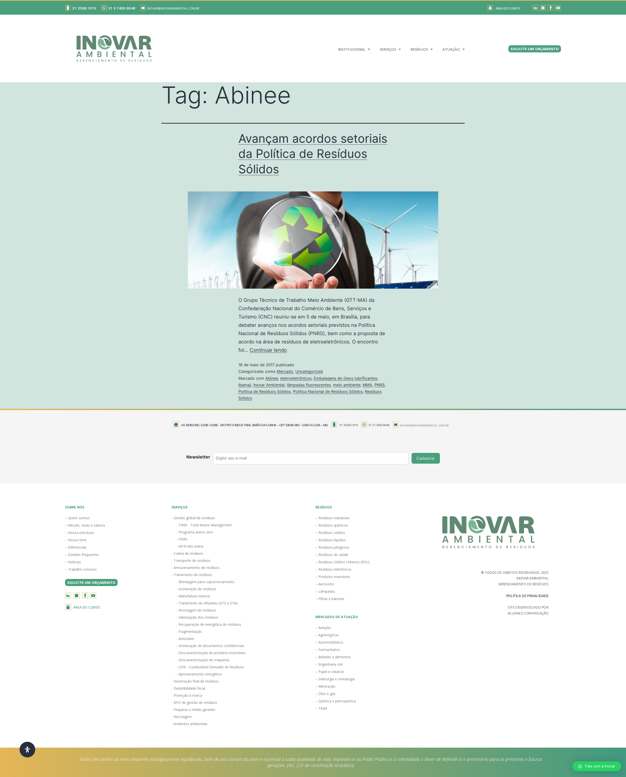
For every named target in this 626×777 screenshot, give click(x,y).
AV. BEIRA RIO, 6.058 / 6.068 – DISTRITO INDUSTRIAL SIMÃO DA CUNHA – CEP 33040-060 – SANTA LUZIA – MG (254, 425)
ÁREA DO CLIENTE (508, 8)
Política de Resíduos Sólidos (264, 391)
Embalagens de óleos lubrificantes (345, 378)
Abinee (271, 378)
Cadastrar (425, 458)
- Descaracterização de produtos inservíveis (211, 652)
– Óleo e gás (325, 693)
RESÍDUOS (419, 49)
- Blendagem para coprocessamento (205, 581)
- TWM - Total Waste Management (204, 525)
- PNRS (182, 539)
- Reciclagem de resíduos (196, 610)
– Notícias (73, 562)
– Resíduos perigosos (332, 547)
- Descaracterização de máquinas (202, 660)
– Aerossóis (324, 584)
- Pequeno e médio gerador (193, 709)
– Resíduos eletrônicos (333, 569)
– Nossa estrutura (79, 532)
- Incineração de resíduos (196, 589)
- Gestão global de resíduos (193, 518)
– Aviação (323, 627)
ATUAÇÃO (451, 49)
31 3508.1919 (84, 8)
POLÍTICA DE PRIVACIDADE (527, 595)
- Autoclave (185, 638)
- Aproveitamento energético (199, 674)
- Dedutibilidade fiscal (188, 688)
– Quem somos (77, 518)
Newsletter (198, 456)
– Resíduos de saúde (331, 554)
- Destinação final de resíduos (195, 681)
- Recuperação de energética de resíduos (208, 624)
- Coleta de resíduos (187, 553)
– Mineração (325, 686)
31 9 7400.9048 (121, 8)
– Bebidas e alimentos (333, 657)
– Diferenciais (76, 547)
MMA (367, 384)
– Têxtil (321, 708)
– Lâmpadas (325, 591)
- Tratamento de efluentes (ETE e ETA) (207, 603)
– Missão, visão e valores (85, 525)
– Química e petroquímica (335, 701)
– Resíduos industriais (332, 518)
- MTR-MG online (189, 546)
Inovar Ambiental (269, 384)
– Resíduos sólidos (330, 532)
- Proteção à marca (186, 695)
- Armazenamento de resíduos (195, 567)
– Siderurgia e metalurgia (335, 679)
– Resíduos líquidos (330, 540)
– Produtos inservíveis (332, 576)
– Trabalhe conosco (81, 569)
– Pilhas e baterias (329, 598)
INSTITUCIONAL (351, 49)
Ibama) (244, 384)
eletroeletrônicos (296, 378)
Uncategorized (309, 371)
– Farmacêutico (327, 649)
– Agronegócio (327, 635)
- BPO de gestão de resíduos (194, 702)
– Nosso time (76, 540)
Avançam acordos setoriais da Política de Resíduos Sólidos (312, 153)
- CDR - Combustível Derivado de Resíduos (210, 667)
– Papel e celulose (329, 671)
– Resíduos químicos (331, 525)
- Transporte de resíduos (191, 560)
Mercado (285, 371)
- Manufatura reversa (193, 596)
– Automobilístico (329, 642)
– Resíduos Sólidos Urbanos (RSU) (342, 562)
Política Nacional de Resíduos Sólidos (328, 391)
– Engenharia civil (329, 664)
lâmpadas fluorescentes (309, 384)
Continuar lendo (268, 350)
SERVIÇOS (388, 49)
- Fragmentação (189, 631)
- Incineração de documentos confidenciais (210, 645)
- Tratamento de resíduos (191, 574)
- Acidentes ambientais (189, 723)
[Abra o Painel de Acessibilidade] (27, 749)
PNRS (379, 384)
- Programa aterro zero (194, 532)
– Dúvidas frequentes (82, 554)
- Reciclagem (181, 716)
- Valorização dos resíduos (197, 617)
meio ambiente (346, 384)
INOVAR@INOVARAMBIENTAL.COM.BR (173, 8)
